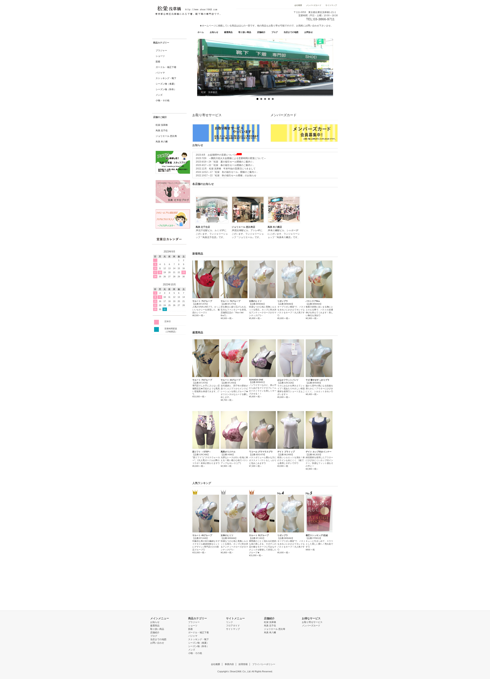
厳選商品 (228, 32)
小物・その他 (162, 100)
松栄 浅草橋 (162, 125)
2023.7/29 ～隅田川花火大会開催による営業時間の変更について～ (230, 158)
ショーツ (160, 56)
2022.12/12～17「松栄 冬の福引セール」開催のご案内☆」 (226, 172)
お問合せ (308, 32)
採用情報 (243, 664)
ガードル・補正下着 (166, 67)
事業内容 (229, 664)
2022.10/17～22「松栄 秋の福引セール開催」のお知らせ (225, 175)
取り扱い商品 (244, 32)
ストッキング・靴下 (166, 78)
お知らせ (214, 32)
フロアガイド (233, 625)
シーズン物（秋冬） (166, 89)
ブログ (274, 32)
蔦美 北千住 (162, 130)
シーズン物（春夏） (166, 83)
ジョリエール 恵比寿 (166, 136)
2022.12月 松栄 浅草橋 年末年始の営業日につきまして (225, 168)
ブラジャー (161, 50)
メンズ (159, 95)
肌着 (158, 61)
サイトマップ (331, 5)
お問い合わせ (157, 642)
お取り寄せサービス (312, 622)
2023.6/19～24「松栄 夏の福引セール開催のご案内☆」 (224, 161)
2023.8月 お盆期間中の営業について (214, 154)
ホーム (201, 32)
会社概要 (298, 5)
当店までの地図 (291, 32)
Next (330, 67)
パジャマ (160, 72)
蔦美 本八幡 (162, 141)
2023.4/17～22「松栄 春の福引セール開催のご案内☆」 (224, 165)
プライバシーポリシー (263, 664)
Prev (200, 67)
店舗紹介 (261, 32)
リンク (229, 622)
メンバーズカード (313, 5)
